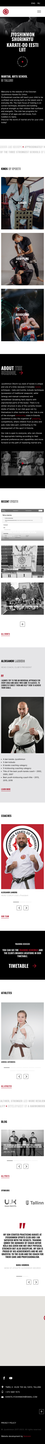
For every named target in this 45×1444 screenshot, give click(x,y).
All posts (5, 1176)
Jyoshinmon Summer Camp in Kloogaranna (20, 606)
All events (5, 634)
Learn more (5, 789)
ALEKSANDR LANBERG (9, 892)
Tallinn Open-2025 (10, 569)
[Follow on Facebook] (4, 1378)
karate (38, 387)
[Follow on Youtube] (11, 1378)
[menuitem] (33, 3)
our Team (5, 916)
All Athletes (6, 1086)
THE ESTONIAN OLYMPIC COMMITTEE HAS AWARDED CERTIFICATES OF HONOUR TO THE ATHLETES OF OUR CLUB (22, 1147)
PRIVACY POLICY (8, 1423)
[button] (19, 1076)
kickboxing (20, 415)
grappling (36, 418)
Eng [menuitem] (33, 3)
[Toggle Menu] (39, 11)
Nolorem (27, 1436)
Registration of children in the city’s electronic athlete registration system (19, 531)
